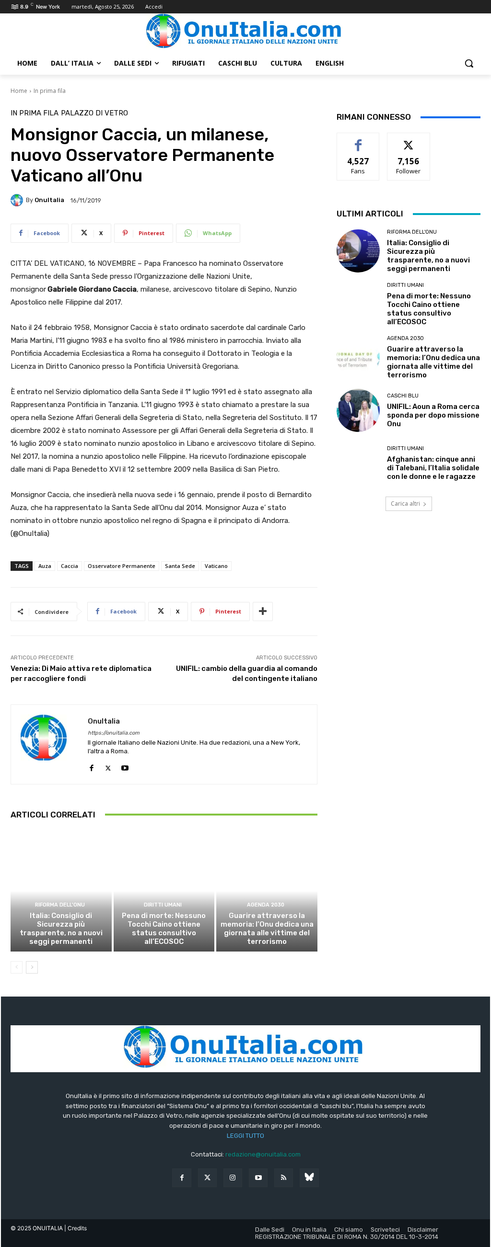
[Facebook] (91, 766)
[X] (108, 766)
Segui (408, 140)
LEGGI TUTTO (245, 1135)
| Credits (75, 1228)
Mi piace (358, 140)
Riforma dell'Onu (60, 904)
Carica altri (405, 503)
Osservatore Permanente (121, 565)
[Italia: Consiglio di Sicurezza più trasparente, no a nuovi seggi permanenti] (61, 891)
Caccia (69, 565)
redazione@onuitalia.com (263, 1154)
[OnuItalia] (18, 200)
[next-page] (32, 967)
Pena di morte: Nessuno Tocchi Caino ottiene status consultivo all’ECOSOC (164, 928)
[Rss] (283, 1177)
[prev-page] (17, 967)
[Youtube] (125, 766)
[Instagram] (232, 1177)
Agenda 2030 (265, 904)
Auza (44, 565)
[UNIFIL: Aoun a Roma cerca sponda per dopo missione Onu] (358, 410)
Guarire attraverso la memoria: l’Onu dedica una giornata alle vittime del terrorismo (267, 928)
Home (19, 91)
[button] (468, 63)
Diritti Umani (163, 904)
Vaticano (216, 565)
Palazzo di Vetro (94, 113)
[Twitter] (207, 1177)
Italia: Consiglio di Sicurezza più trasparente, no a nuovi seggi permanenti (61, 928)
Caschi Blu (403, 395)
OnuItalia (49, 200)
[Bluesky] (309, 1177)
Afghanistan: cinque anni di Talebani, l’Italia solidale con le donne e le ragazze (433, 468)
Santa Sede (180, 565)
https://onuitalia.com (114, 733)
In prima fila (50, 91)
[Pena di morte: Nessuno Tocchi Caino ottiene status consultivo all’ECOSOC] (164, 891)
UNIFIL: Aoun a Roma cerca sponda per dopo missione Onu (433, 415)
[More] (263, 611)
